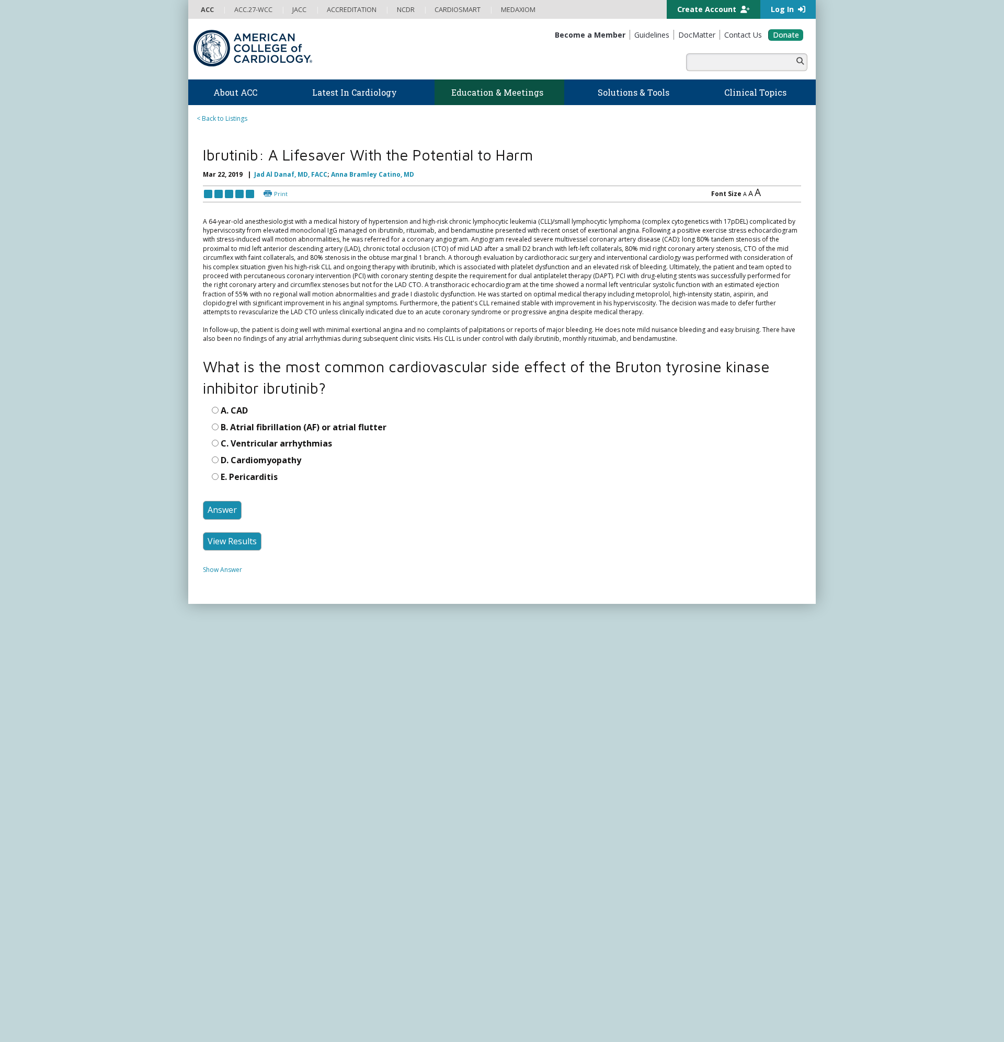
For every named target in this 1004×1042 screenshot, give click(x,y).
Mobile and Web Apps (541, 812)
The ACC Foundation (231, 732)
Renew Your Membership (238, 842)
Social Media (478, 1015)
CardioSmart (689, 800)
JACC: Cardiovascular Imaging (552, 912)
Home (253, 684)
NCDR (674, 759)
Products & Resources (387, 792)
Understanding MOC (385, 862)
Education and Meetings (304, 684)
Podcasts (368, 752)
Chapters (214, 872)
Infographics (526, 772)
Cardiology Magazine (386, 732)
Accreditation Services (712, 779)
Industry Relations (227, 792)
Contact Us (686, 840)
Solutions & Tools (543, 709)
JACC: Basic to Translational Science (560, 892)
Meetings (368, 872)
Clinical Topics (538, 830)
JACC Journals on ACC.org (561, 849)
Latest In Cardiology (397, 709)
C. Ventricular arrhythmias (276, 498)
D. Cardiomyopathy (261, 514)
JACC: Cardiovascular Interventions (559, 923)
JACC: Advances (531, 872)
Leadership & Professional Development (415, 842)
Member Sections (226, 862)
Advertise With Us (273, 1015)
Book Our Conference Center (244, 802)
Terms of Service (359, 1025)
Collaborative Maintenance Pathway (407, 852)
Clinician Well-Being (537, 722)
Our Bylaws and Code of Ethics (246, 782)
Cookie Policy (410, 1025)
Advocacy (215, 742)
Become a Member (229, 832)
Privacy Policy (221, 1025)
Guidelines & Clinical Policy (394, 742)
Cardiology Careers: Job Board (554, 742)
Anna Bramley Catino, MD (372, 174)
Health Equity (220, 752)
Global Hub (218, 882)
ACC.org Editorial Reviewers (664, 1015)
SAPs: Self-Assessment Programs (403, 812)
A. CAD (234, 465)
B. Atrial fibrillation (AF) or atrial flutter (303, 481)
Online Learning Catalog (390, 782)
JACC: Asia (523, 882)
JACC (515, 862)
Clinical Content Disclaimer (577, 1015)
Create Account (707, 9)
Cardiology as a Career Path (549, 732)
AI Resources (527, 802)
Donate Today (235, 914)
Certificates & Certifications (395, 832)
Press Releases (431, 1015)
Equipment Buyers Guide (544, 792)
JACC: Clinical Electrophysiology (554, 942)
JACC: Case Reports (536, 933)
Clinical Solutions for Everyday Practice (565, 762)
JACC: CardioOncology (541, 902)
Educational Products (539, 782)
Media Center (221, 1015)
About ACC (222, 709)
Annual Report (732, 1015)
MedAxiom (686, 820)
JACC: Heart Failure (536, 952)
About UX (517, 1015)
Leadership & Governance (239, 722)
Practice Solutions (534, 752)
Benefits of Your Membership (244, 852)
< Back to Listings (222, 118)
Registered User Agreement (288, 1025)
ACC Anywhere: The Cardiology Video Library (421, 802)
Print (281, 194)
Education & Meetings (400, 769)
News (363, 722)
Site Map (449, 1025)
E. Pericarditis (249, 531)
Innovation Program (230, 762)
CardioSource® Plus (384, 822)
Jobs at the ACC (223, 772)
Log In (783, 9)
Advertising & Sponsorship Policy (354, 1015)
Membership (227, 820)
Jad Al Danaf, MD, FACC (290, 174)
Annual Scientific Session (390, 882)
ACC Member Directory (235, 892)
